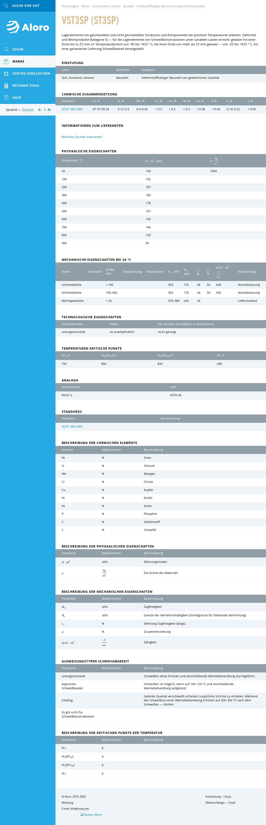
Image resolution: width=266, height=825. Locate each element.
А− (40, 109)
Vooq (227, 796)
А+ (50, 109)
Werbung (67, 802)
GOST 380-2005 (72, 109)
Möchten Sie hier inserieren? (82, 137)
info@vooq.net (79, 808)
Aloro (28, 29)
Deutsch (28, 109)
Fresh (232, 802)
